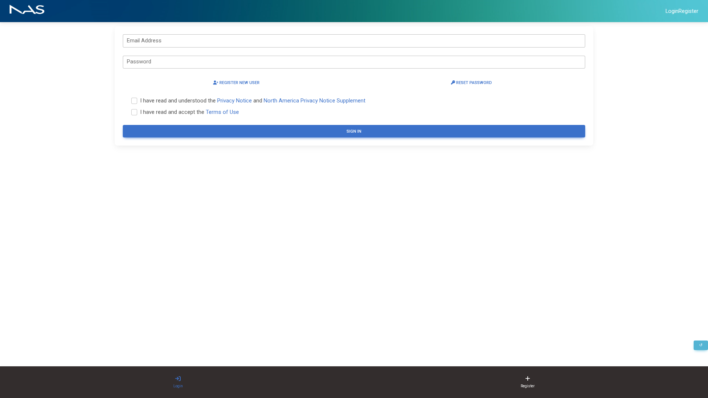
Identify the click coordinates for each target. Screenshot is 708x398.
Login (672, 11)
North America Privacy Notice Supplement (314, 100)
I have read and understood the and (252, 100)
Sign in (354, 131)
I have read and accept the (189, 112)
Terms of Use (222, 112)
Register (688, 11)
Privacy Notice (234, 100)
